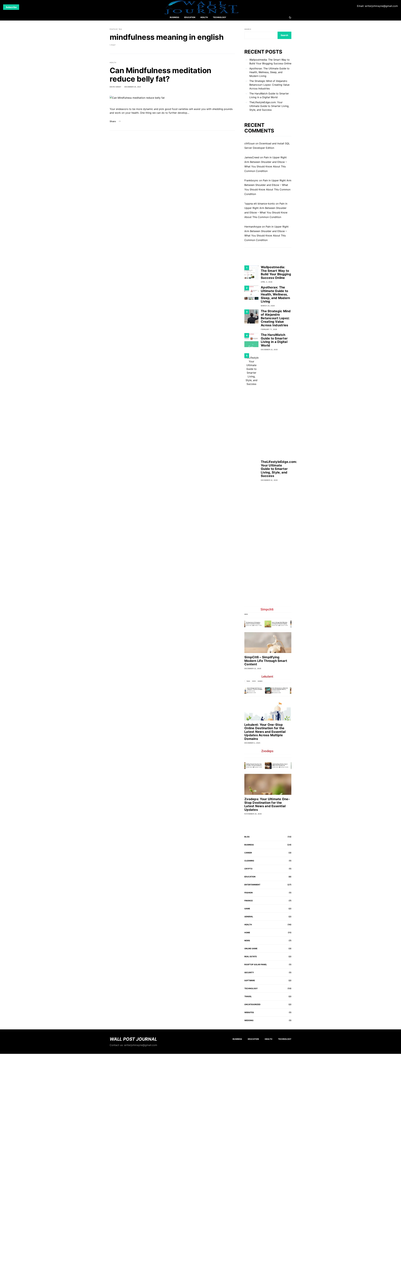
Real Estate (250, 956)
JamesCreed (251, 157)
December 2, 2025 (252, 743)
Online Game (250, 948)
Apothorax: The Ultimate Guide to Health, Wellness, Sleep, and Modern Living (269, 72)
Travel (248, 996)
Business (174, 17)
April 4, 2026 (266, 282)
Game (247, 908)
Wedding (248, 1020)
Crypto (248, 868)
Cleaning (249, 860)
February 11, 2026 (269, 329)
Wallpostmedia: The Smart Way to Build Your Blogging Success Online (270, 61)
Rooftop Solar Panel (255, 964)
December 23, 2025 (269, 349)
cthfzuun (249, 143)
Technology (219, 17)
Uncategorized (252, 1004)
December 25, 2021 (132, 87)
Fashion (248, 892)
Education (189, 17)
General (248, 916)
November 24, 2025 (253, 814)
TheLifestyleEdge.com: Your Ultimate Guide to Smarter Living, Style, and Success (269, 106)
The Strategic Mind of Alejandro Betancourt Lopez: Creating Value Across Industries (269, 84)
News (247, 940)
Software (249, 980)
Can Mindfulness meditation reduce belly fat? (160, 74)
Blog (247, 837)
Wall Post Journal (133, 1039)
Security (249, 972)
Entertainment (252, 884)
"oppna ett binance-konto (259, 203)
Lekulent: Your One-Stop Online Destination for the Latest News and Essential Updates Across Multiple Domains (265, 732)
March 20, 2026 (268, 306)
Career (248, 853)
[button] (290, 17)
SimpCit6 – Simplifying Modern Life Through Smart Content (265, 660)
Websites (249, 1012)
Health (204, 17)
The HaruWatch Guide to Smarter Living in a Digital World (269, 95)
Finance (248, 900)
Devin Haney (115, 87)
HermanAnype (252, 226)
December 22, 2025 (269, 480)
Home (247, 932)
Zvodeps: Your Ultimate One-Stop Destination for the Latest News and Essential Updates (267, 804)
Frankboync (251, 180)
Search (247, 29)
